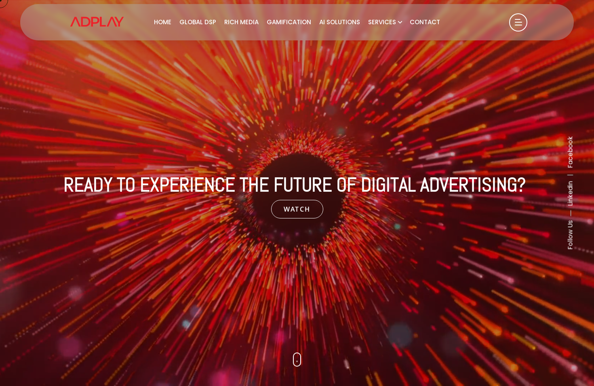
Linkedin (570, 193)
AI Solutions (339, 22)
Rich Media (241, 22)
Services (382, 22)
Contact (425, 22)
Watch (297, 209)
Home (162, 22)
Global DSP (197, 22)
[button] (297, 359)
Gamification (289, 22)
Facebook (570, 152)
